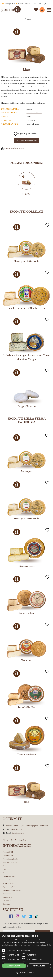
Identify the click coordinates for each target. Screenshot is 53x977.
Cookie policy (20, 840)
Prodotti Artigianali (10, 859)
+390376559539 (24, 3)
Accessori (6, 880)
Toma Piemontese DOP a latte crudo (26, 308)
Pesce (4, 869)
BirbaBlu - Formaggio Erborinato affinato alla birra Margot (26, 357)
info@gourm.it (10, 3)
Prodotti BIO (8, 856)
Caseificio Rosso (34, 113)
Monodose (7, 894)
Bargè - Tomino (26, 406)
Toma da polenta (26, 754)
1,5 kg (26, 194)
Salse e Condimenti (10, 862)
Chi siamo (7, 901)
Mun (26, 801)
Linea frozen (7, 897)
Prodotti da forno (9, 876)
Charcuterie (7, 866)
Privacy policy (8, 840)
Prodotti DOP (8, 852)
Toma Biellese (26, 613)
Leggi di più (46, 945)
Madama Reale (26, 566)
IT (35, 4)
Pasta (4, 873)
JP (45, 4)
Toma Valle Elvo (26, 707)
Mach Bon (26, 660)
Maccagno (26, 471)
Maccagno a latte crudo (26, 261)
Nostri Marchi (8, 883)
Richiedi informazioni (26, 140)
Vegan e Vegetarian (10, 887)
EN (40, 4)
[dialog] (26, 954)
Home (29, 19)
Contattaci (6, 904)
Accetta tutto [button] (13, 966)
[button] (26, 972)
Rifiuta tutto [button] (39, 966)
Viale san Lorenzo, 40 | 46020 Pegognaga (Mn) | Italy (27, 826)
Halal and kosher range (12, 890)
